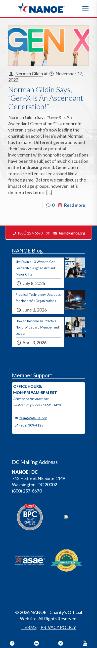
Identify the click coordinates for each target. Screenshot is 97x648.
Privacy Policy (58, 627)
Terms (29, 627)
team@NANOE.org (33, 418)
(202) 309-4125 (31, 425)
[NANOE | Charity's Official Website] (41, 7)
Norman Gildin (29, 73)
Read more (74, 205)
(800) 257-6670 (27, 491)
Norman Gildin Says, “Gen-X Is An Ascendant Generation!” (45, 98)
